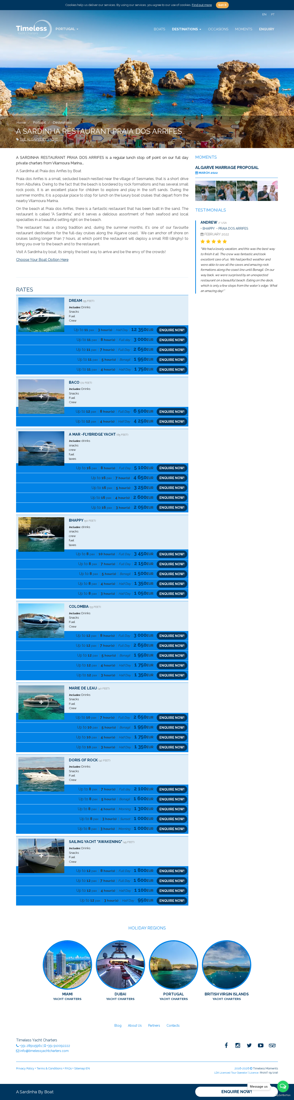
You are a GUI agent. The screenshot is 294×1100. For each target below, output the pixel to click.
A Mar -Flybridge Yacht (92, 434)
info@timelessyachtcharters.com (44, 1051)
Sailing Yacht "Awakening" (95, 842)
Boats (159, 29)
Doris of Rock (83, 760)
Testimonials (210, 210)
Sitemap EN (82, 1068)
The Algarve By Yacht (39, 139)
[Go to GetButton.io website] (283, 1095)
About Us (135, 1025)
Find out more (202, 5)
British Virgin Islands (227, 996)
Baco (74, 382)
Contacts (173, 1025)
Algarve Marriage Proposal (227, 167)
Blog (118, 1025)
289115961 (31, 1046)
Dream (75, 300)
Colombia (79, 606)
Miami (67, 996)
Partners (154, 1025)
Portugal (173, 996)
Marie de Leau (83, 688)
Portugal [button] (66, 29)
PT (272, 14)
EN (264, 14)
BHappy (76, 520)
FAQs (68, 1068)
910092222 (58, 1046)
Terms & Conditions (49, 1068)
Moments (243, 29)
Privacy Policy (25, 1068)
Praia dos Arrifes (233, 228)
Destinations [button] (185, 29)
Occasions (218, 29)
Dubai (120, 996)
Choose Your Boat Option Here (42, 259)
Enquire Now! (236, 1091)
